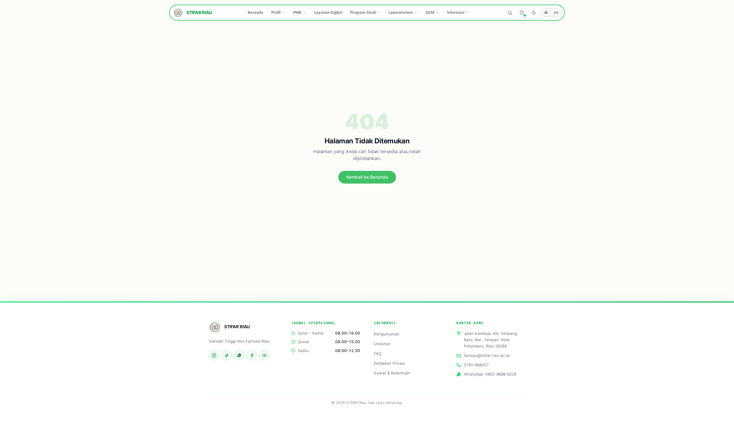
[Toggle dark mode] (534, 12)
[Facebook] (252, 355)
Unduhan (382, 343)
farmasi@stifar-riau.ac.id (486, 355)
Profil (275, 12)
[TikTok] (226, 355)
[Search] (510, 12)
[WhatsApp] (239, 355)
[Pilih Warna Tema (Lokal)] (522, 12)
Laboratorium (401, 12)
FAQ (377, 353)
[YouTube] (264, 355)
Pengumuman (386, 334)
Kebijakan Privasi (389, 363)
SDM (429, 12)
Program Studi (363, 12)
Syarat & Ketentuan (392, 373)
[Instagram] (214, 355)
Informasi (455, 12)
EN (556, 13)
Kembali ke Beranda (367, 177)
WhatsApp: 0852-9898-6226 (490, 374)
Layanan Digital (328, 12)
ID (546, 13)
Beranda (255, 12)
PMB (297, 12)
